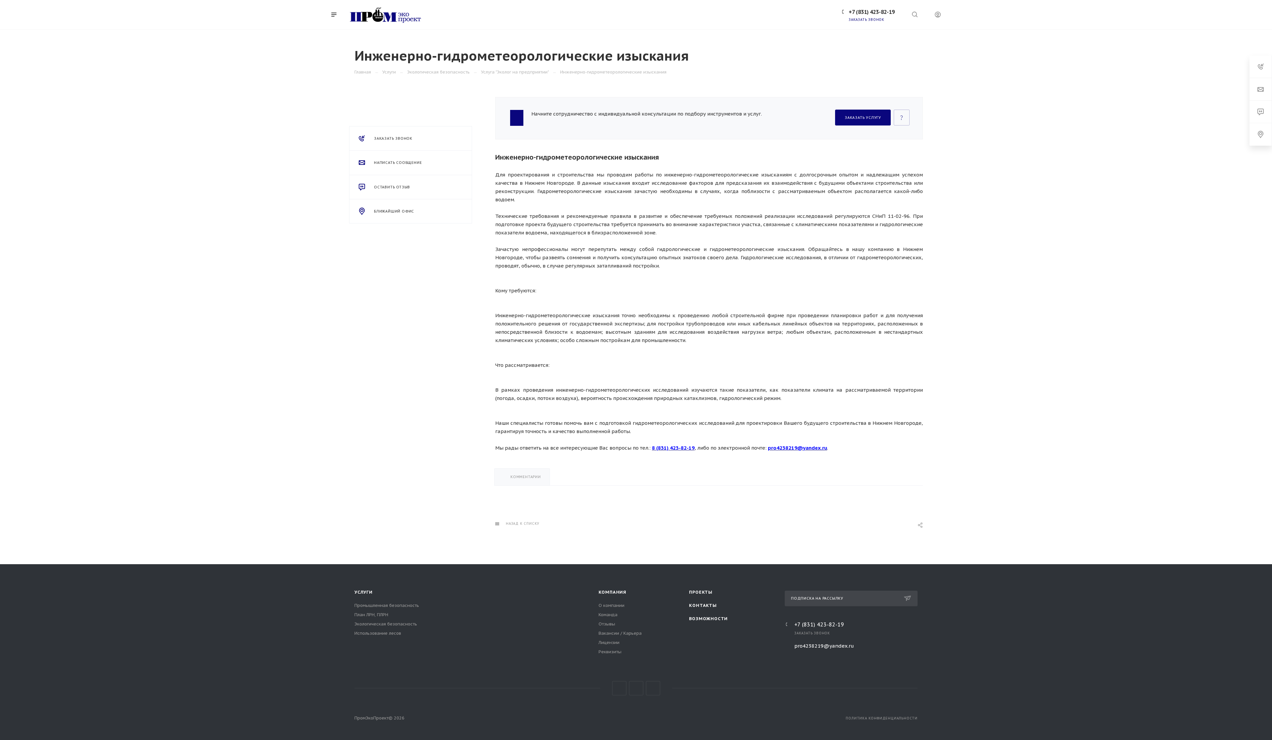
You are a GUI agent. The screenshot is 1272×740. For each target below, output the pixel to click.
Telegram (636, 688)
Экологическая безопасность (385, 624)
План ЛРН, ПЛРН (371, 614)
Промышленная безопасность (386, 605)
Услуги (363, 592)
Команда (608, 614)
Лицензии (609, 642)
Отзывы (607, 624)
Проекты (701, 592)
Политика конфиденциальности (882, 718)
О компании (611, 605)
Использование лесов (377, 633)
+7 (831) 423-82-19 (819, 624)
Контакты (702, 605)
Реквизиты (610, 652)
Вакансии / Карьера (620, 633)
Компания (612, 592)
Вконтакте (619, 688)
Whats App (653, 688)
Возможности (708, 618)
